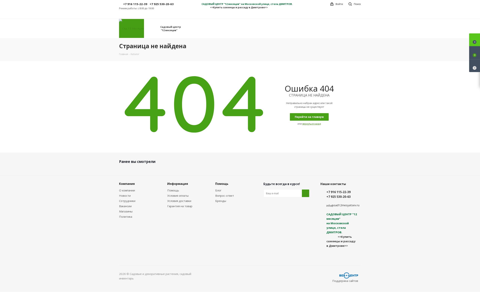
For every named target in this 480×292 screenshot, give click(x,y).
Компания (127, 184)
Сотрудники (127, 201)
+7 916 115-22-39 (135, 4)
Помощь (173, 190)
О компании (127, 190)
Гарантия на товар (179, 206)
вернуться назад (311, 123)
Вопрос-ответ (224, 195)
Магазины (126, 211)
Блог (218, 190)
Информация (177, 184)
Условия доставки (179, 201)
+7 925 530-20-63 (162, 4)
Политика (125, 216)
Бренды (220, 201)
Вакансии (125, 206)
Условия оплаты (178, 195)
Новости (125, 195)
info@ (330, 205)
